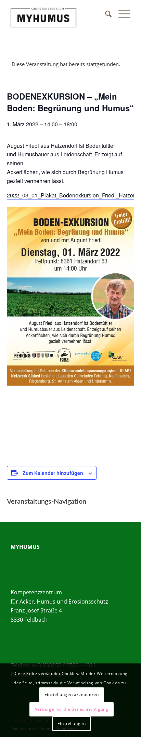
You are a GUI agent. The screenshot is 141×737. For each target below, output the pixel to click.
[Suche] (105, 13)
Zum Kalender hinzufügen (53, 472)
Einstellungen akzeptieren (71, 694)
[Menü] (121, 13)
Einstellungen (71, 723)
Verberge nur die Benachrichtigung (71, 709)
